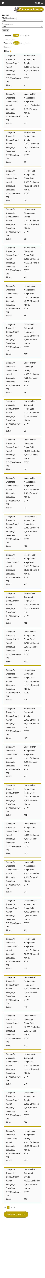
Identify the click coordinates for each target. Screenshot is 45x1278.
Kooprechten (25, 35)
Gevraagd (7, 47)
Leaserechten (9, 39)
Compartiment (7, 24)
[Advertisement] (22, 1242)
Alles (16, 35)
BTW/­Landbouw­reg (9, 18)
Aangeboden (25, 43)
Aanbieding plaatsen (16, 1214)
